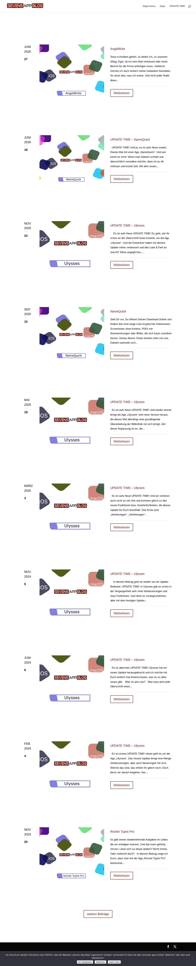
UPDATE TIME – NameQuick (130, 139)
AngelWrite (117, 48)
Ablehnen (100, 962)
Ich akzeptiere (85, 962)
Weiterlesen (122, 93)
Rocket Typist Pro (122, 831)
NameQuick (118, 311)
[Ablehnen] (192, 958)
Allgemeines (149, 6)
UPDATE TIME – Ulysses (127, 225)
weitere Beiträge (98, 914)
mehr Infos (114, 962)
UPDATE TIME (177, 6)
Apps (162, 6)
